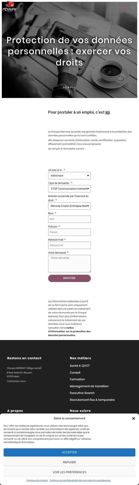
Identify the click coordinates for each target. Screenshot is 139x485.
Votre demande (57, 252)
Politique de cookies (37, 480)
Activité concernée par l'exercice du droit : (68, 198)
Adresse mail (56, 239)
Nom (51, 213)
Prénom (53, 226)
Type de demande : (59, 183)
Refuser (69, 462)
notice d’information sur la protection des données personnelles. (69, 331)
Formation (77, 379)
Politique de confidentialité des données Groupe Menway (80, 480)
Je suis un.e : (55, 170)
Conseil (75, 373)
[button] (133, 418)
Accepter (69, 452)
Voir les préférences (69, 472)
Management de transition (89, 386)
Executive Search (82, 393)
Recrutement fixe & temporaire (92, 400)
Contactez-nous (16, 381)
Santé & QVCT (80, 366)
